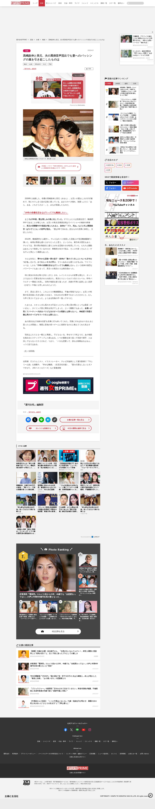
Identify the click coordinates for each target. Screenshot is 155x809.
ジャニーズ (46, 741)
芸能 (41, 3)
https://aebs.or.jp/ (86, 783)
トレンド (85, 3)
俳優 (128, 165)
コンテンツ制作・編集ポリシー (76, 753)
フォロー (112, 183)
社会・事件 (68, 3)
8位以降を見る (58, 631)
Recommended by (86, 537)
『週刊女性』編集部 (29, 69)
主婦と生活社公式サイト (77, 757)
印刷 (89, 68)
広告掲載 (92, 753)
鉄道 (120, 165)
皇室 (60, 3)
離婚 (43, 40)
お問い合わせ (144, 753)
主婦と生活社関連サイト (77, 772)
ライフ (77, 3)
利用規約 (15, 753)
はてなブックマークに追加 (47, 419)
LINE (40, 418)
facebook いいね (28, 419)
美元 (44, 64)
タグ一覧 (112, 3)
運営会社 (6, 753)
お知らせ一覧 (132, 753)
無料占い (121, 3)
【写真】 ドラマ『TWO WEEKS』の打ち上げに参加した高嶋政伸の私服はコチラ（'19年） (58, 167)
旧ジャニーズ (51, 3)
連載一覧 (104, 3)
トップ (35, 3)
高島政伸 (38, 64)
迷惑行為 (110, 165)
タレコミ (114, 753)
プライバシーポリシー (28, 753)
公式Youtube (131, 188)
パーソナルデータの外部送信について (50, 753)
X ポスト (34, 419)
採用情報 (123, 753)
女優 (37, 40)
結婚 (30, 64)
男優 (50, 64)
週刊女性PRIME (21, 40)
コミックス (94, 3)
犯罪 (108, 170)
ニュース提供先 (103, 753)
